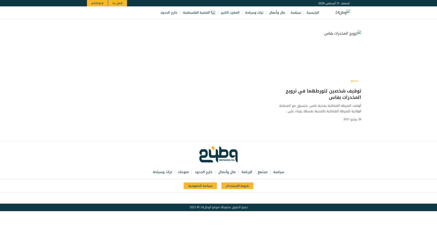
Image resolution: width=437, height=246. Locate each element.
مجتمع (354, 81)
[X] (119, 13)
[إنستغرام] (109, 13)
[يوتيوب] (114, 13)
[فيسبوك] (124, 13)
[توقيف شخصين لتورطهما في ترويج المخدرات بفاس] (315, 57)
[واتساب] (104, 13)
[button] (91, 13)
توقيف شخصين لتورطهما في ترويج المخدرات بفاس (323, 94)
